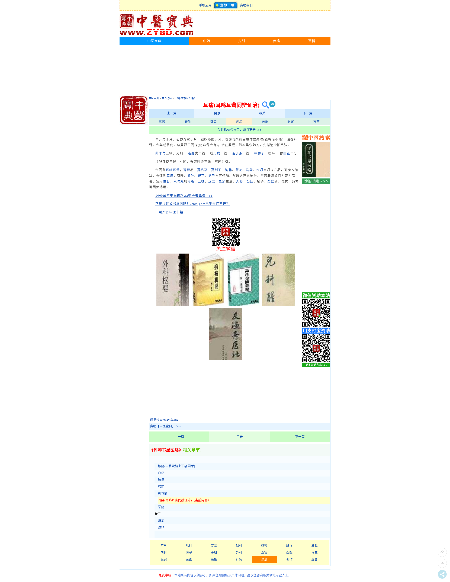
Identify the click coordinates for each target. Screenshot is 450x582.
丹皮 (216, 153)
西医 (289, 552)
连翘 (191, 153)
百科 (311, 41)
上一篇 (171, 113)
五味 (201, 181)
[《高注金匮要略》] (243, 305)
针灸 (213, 121)
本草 (163, 545)
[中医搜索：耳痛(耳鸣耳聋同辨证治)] (264, 105)
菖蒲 (222, 181)
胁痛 (161, 480)
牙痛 (161, 507)
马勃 (249, 170)
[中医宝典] (156, 34)
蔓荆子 (216, 170)
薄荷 (186, 170)
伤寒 (189, 552)
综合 (314, 559)
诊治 (239, 121)
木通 (259, 170)
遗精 (161, 527)
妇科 (239, 545)
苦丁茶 (237, 153)
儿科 (189, 545)
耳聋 (176, 170)
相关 (262, 113)
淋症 (161, 520)
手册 (214, 552)
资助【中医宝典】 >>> (165, 426)
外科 (239, 552)
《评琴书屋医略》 (185, 98)
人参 (239, 181)
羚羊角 (160, 153)
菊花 (239, 170)
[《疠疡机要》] (208, 305)
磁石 (166, 181)
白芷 (286, 153)
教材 (264, 545)
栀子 (211, 176)
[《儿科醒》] (278, 305)
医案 (290, 121)
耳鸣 (169, 170)
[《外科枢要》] (173, 305)
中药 (206, 41)
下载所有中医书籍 (169, 212)
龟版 (190, 181)
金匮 (314, 545)
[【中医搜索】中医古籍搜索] (316, 139)
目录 (217, 113)
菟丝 (270, 181)
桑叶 (190, 176)
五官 (162, 121)
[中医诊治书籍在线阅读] (316, 182)
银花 (201, 176)
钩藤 (228, 170)
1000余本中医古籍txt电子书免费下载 (184, 195)
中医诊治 (167, 98)
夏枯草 (202, 170)
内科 (163, 552)
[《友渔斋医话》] (225, 359)
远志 (211, 181)
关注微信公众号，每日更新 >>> (240, 130)
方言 (316, 121)
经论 (289, 545)
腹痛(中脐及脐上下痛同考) (176, 466)
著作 (289, 559)
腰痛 (161, 486)
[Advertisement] (225, 71)
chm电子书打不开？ (214, 204)
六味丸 (178, 181)
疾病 (276, 41)
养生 (188, 121)
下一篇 (307, 113)
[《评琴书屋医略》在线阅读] (316, 176)
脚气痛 (163, 493)
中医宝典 (154, 41)
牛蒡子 (259, 153)
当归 (250, 181)
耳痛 (169, 176)
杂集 (214, 559)
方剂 (241, 41)
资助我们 (246, 5)
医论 (265, 121)
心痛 (161, 473)
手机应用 (206, 5)
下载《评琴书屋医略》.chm (176, 204)
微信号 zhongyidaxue (164, 419)
